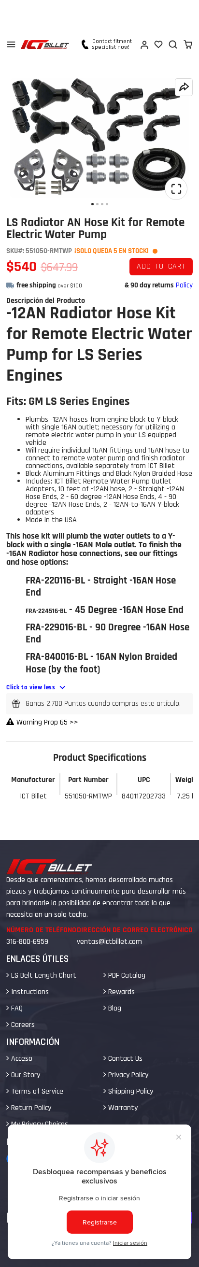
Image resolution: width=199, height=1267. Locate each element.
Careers (22, 1025)
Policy (184, 285)
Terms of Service (36, 1091)
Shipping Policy (129, 1091)
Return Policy (30, 1108)
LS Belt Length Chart (42, 975)
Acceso (20, 1058)
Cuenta (144, 44)
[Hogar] (45, 44)
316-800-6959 (27, 942)
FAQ (16, 1008)
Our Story (24, 1075)
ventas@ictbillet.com (109, 942)
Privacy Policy (127, 1075)
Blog (113, 1008)
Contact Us (124, 1058)
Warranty (122, 1108)
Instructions (29, 992)
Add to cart (161, 266)
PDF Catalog (125, 975)
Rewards (120, 992)
